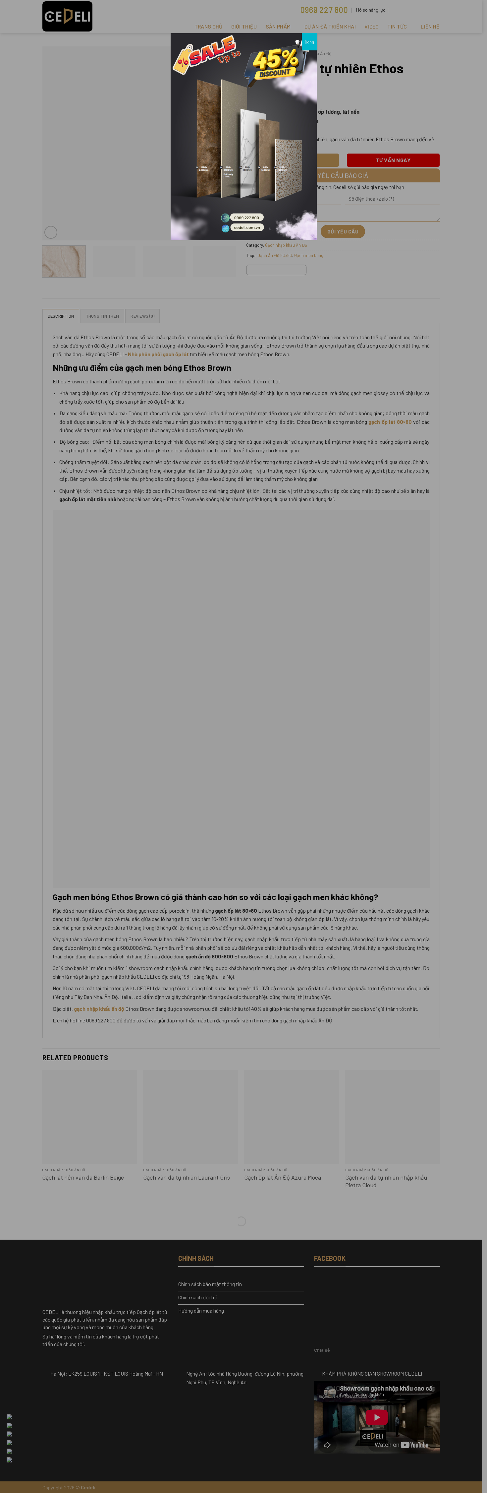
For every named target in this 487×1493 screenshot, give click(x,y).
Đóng (309, 41)
